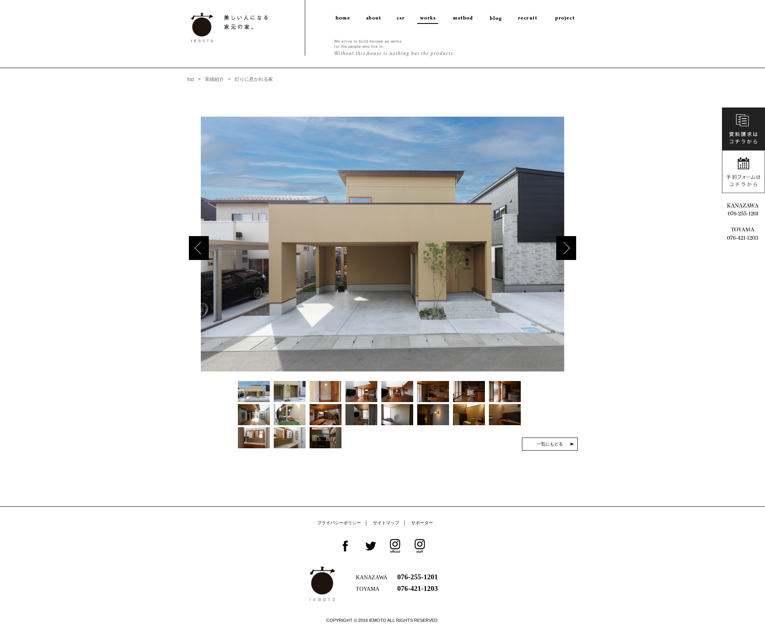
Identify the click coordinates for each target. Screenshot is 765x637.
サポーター (422, 522)
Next (566, 248)
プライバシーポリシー (339, 522)
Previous (199, 248)
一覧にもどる (550, 444)
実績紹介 (214, 79)
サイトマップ (386, 522)
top (190, 79)
